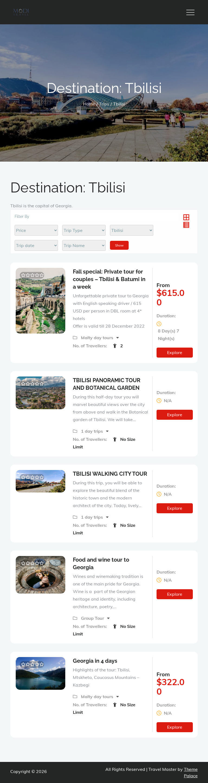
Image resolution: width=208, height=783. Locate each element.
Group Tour (93, 618)
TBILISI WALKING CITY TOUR (110, 474)
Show (119, 245)
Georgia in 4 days (95, 661)
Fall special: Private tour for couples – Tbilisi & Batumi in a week (109, 279)
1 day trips (92, 431)
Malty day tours (97, 337)
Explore (174, 352)
